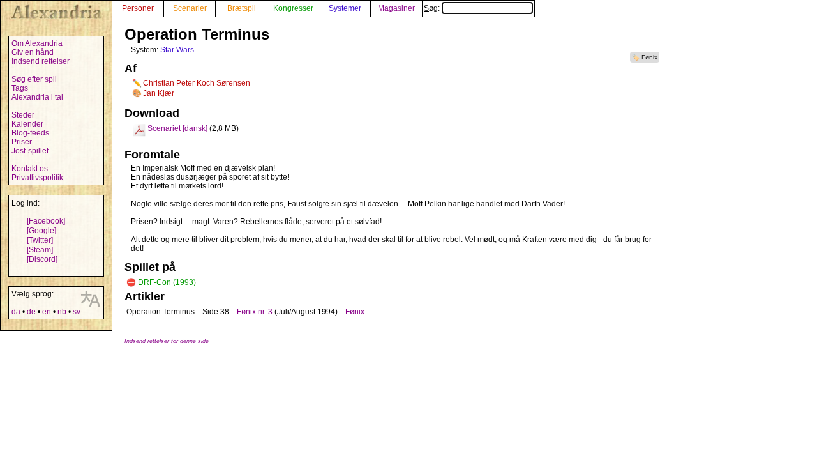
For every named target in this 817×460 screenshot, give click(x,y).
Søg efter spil (34, 79)
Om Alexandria (37, 43)
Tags (19, 88)
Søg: (433, 8)
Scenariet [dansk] (177, 128)
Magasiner (396, 8)
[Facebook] (46, 221)
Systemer (345, 8)
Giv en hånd (32, 52)
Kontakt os (29, 168)
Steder (22, 115)
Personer (138, 8)
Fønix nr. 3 (255, 311)
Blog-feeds (30, 132)
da (15, 311)
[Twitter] (40, 240)
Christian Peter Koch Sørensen (196, 83)
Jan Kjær (158, 93)
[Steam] (40, 249)
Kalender (27, 123)
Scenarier (190, 8)
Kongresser (293, 8)
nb (61, 311)
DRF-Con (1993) (167, 282)
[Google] (41, 230)
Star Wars (177, 49)
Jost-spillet (30, 150)
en (46, 311)
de (31, 311)
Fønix (649, 57)
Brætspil (241, 8)
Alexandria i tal (37, 97)
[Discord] (42, 259)
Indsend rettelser (40, 61)
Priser (21, 141)
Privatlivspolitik (37, 177)
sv (76, 311)
